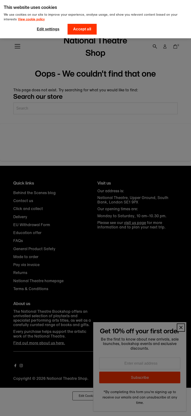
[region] (95, 19)
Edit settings (48, 29)
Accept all (82, 29)
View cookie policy (31, 19)
